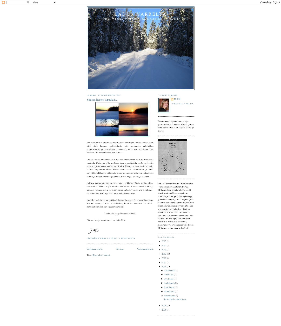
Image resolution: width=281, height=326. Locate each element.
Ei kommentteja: (127, 238)
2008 (164, 309)
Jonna (177, 99)
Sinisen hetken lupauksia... (103, 99)
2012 (164, 258)
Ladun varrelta (140, 14)
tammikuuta (169, 295)
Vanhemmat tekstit (145, 248)
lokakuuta (169, 274)
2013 (164, 253)
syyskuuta (169, 278)
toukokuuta (169, 282)
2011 (164, 262)
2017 (164, 241)
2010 (164, 266)
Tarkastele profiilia (182, 104)
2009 (164, 305)
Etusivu (119, 248)
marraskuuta (170, 270)
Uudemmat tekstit (94, 248)
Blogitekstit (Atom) (101, 254)
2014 (164, 249)
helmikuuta (169, 291)
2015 (164, 245)
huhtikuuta (169, 287)
